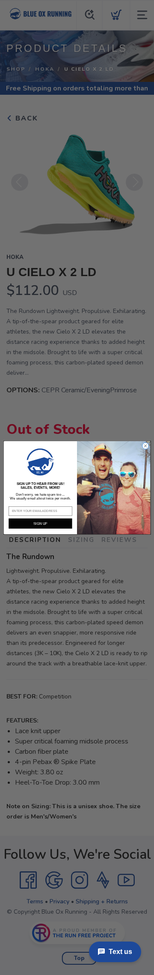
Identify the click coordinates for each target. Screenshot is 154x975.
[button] (40, 462)
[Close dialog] (145, 445)
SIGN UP (40, 523)
